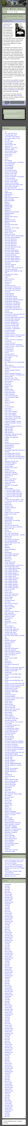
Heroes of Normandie (10, 482)
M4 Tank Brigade (9, 518)
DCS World (7, 360)
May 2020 (7, 1001)
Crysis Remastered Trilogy (11, 355)
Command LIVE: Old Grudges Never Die (15, 314)
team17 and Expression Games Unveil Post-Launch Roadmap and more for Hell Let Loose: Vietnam (14, 861)
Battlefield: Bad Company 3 (11, 216)
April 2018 (7, 1041)
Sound (6, 659)
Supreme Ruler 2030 (10, 707)
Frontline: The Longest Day (11, 437)
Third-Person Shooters (10, 733)
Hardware (7, 469)
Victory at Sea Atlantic (10, 782)
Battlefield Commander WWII (12, 211)
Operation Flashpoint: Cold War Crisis (14, 565)
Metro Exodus (8, 538)
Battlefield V (8, 215)
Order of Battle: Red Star (11, 579)
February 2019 (8, 1025)
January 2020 (8, 1007)
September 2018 (9, 1033)
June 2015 (7, 1095)
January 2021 (8, 988)
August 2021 (8, 977)
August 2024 (8, 923)
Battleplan (7, 218)
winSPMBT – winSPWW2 (11, 827)
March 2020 (8, 1004)
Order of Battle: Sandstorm (11, 584)
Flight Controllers (9, 427)
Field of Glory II (8, 410)
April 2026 (7, 891)
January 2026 (8, 895)
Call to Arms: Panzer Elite (11, 269)
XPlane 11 (7, 848)
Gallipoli (7, 438)
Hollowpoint (7, 483)
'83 (5, 131)
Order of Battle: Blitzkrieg (11, 570)
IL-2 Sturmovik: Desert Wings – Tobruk (14, 499)
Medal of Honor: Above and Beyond (13, 526)
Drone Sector (8, 382)
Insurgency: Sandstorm (10, 507)
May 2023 (7, 947)
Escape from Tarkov (10, 390)
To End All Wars (8, 739)
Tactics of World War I (10, 717)
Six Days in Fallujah (9, 642)
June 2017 (7, 1057)
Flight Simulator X (9, 432)
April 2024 (7, 929)
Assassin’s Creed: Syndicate (12, 183)
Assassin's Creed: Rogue (11, 173)
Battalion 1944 (8, 192)
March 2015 (8, 1100)
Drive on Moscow (9, 381)
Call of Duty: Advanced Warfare (12, 237)
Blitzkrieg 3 (7, 223)
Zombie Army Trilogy (10, 851)
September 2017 (9, 1052)
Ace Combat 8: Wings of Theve (12, 138)
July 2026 (7, 886)
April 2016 (7, 1079)
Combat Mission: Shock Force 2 (12, 307)
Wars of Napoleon (9, 819)
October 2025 (8, 900)
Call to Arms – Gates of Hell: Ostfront (14, 267)
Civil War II (7, 283)
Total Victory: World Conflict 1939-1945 (14, 752)
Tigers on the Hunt (9, 736)
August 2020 (8, 996)
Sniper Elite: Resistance (10, 650)
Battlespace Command (10, 221)
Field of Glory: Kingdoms (11, 414)
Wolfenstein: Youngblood (11, 832)
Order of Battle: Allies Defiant (12, 566)
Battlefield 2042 (8, 207)
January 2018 (8, 1046)
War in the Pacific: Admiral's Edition (13, 794)
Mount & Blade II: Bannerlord (12, 554)
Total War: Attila (8, 758)
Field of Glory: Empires (10, 413)
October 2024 (8, 919)
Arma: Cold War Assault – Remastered (14, 162)
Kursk (6, 515)
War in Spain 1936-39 (10, 792)
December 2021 (9, 970)
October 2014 (8, 1108)
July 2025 (7, 905)
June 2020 (7, 999)
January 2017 (8, 1065)
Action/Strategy (8, 143)
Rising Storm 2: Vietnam (11, 622)
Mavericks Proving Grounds (11, 525)
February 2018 (8, 1044)
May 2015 (7, 1097)
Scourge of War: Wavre (10, 632)
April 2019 (7, 1022)
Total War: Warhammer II (11, 771)
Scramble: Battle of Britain (11, 634)
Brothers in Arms (9, 232)
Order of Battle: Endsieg (11, 573)
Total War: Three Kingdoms (11, 768)
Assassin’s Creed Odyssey (11, 179)
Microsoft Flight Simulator (11, 541)
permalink (6, 104)
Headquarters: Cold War (11, 472)
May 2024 (7, 927)
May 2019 (7, 1020)
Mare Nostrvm (8, 523)
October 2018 (8, 1031)
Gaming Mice (8, 448)
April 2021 (7, 983)
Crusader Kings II (9, 349)
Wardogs (7, 806)
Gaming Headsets (9, 445)
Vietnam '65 (8, 790)
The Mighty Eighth (9, 726)
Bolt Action (7, 226)
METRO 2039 (8, 536)
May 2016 (7, 1078)
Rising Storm (8, 621)
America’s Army (8, 154)
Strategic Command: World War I (13, 686)
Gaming (7, 442)
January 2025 (8, 915)
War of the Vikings (9, 797)
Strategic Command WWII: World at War (14, 683)
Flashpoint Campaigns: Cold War (13, 421)
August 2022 (8, 959)
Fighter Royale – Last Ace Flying (13, 418)
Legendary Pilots (9, 517)
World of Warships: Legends (12, 843)
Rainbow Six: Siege (9, 616)
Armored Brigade (9, 165)
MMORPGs (7, 547)
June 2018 (7, 1038)
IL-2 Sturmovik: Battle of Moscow (13, 491)
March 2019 (8, 1023)
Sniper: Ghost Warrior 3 (10, 654)
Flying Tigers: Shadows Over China (13, 434)
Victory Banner (8, 787)
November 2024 (9, 918)
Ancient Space (8, 155)
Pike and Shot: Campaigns (11, 603)
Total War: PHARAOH (10, 760)
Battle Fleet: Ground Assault (12, 197)
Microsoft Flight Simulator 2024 (12, 542)
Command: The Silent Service (12, 323)
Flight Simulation (9, 430)
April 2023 (7, 948)
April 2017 (7, 1060)
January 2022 (8, 969)
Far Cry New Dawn (9, 406)
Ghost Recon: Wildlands (11, 462)
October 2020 (8, 993)
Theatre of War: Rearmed (11, 731)
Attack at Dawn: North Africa (12, 186)
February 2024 (8, 932)
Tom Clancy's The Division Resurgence (14, 747)
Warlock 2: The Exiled (10, 814)
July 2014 (7, 1113)
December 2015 (9, 1086)
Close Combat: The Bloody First (12, 287)
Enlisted (7, 387)
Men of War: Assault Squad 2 (12, 533)
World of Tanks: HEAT (10, 837)
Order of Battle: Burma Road (12, 571)
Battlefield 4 (7, 208)
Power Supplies (8, 608)
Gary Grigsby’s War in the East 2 (13, 454)
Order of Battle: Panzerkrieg (12, 578)
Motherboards (8, 552)
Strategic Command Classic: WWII (13, 669)
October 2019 (8, 1012)
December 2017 (9, 1047)
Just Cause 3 (8, 509)
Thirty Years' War (9, 734)
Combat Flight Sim (9, 295)
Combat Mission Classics (11, 296)
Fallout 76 (7, 400)
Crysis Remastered (9, 354)
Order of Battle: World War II (12, 587)
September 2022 (9, 958)
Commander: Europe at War (12, 325)
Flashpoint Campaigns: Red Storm (13, 426)
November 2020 (9, 991)
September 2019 (9, 1014)
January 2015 (8, 1103)
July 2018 (7, 1036)
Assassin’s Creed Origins (11, 181)
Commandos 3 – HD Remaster (12, 328)
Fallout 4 (7, 398)
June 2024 (7, 926)
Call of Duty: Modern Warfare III (12, 259)
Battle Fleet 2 (8, 195)
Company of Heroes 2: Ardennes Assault (15, 335)
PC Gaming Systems (10, 600)
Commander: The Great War (12, 327)
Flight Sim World (9, 429)
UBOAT (6, 773)
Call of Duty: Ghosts (10, 248)
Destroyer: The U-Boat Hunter (12, 379)
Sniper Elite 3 (8, 643)
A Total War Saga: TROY (11, 135)
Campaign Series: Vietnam (11, 274)
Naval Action (8, 557)
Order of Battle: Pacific (10, 576)
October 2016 (8, 1070)
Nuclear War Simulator (10, 562)
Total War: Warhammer (10, 770)
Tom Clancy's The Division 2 (12, 746)
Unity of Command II (10, 776)
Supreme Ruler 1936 (10, 706)
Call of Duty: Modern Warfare (12, 251)
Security (7, 638)
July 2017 (7, 1055)
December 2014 (9, 1105)
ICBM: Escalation (9, 488)
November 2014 (9, 1106)
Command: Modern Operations (12, 319)
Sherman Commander (10, 640)
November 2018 (9, 1030)
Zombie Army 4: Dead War (11, 849)
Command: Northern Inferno (12, 320)
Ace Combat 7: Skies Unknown (12, 136)
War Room (7, 798)
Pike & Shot (7, 602)
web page (19, 95)
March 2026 (8, 892)
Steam (6, 81)
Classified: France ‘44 (10, 285)
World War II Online (9, 845)
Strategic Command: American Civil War (14, 685)
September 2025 (9, 902)
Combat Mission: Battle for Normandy (14, 299)
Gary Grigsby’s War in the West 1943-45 (15, 456)
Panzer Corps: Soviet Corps (11, 594)
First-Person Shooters (17, 102)
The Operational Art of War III (12, 728)
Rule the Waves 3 (9, 626)
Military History (8, 544)
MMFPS (7, 546)
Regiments (7, 619)
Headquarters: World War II (11, 474)
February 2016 (8, 1082)
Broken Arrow (8, 229)
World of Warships (9, 842)
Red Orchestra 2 (9, 618)
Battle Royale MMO (9, 200)
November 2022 (9, 954)
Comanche (7, 291)
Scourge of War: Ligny (10, 627)
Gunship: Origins (9, 466)
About (20, 8)
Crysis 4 (7, 352)
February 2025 (8, 913)
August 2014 (8, 1111)
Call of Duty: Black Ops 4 (11, 242)
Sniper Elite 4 (8, 645)
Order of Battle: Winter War (11, 586)
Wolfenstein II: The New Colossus (13, 829)
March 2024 (8, 931)
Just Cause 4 (8, 510)
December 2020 (9, 990)
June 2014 (7, 1114)
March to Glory (8, 522)
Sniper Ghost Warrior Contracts (12, 651)
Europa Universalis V (10, 394)
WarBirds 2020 (8, 805)
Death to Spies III (9, 365)
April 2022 (7, 966)
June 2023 (7, 945)
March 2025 (8, 911)
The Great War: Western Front (12, 725)
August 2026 (8, 884)
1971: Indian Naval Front (11, 133)
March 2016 (8, 1081)
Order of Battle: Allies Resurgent (13, 568)
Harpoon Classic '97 (10, 470)
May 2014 (7, 1116)
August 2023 (8, 942)
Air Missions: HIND (9, 149)
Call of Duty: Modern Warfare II (12, 258)
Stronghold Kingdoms (10, 696)
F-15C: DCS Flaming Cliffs (11, 395)
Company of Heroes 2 (10, 333)
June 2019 (7, 1018)
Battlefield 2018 (8, 205)
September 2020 (9, 994)
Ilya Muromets (8, 504)
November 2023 (9, 937)
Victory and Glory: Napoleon (12, 781)
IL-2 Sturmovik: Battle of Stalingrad (13, 494)
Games (6, 440)
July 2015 (7, 1094)
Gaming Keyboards (9, 446)
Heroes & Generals (9, 480)
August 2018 (8, 1034)
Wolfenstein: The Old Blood (11, 830)
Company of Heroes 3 (10, 343)
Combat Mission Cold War (11, 298)
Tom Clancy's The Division (11, 744)
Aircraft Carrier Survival (10, 152)
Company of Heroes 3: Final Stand (13, 344)
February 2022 (8, 967)
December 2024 (9, 916)
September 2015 (9, 1090)
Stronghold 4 (8, 693)
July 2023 (7, 943)
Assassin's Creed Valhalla (11, 171)
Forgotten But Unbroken (11, 435)
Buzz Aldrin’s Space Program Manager (14, 235)
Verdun (6, 778)
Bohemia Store (16, 81)
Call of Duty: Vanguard (10, 264)
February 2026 (8, 894)
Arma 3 (7, 102)
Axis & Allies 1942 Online (11, 187)
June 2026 (7, 887)
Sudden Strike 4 (9, 701)
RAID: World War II (9, 613)
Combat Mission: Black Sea (11, 301)
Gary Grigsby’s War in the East (12, 453)
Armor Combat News (10, 163)
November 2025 (9, 899)
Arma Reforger (8, 160)
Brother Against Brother (10, 231)
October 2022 (8, 956)
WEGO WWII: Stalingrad (11, 826)
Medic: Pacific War (9, 528)
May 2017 (7, 1058)
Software (7, 656)
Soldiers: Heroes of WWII (11, 658)
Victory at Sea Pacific (10, 786)
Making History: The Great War (12, 520)
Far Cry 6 (7, 405)
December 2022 (9, 953)
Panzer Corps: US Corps (11, 595)
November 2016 (9, 1068)
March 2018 (8, 1042)
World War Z (8, 846)
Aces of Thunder (9, 141)
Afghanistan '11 (8, 146)
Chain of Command (9, 279)
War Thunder (8, 802)
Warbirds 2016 (8, 803)
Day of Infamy (8, 357)
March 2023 (8, 950)
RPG (6, 624)
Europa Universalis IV (10, 392)
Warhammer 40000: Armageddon (13, 813)
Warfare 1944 (8, 810)
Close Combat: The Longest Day (13, 288)
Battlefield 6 (7, 210)
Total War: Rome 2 (9, 762)
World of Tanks (8, 834)
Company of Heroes (10, 331)
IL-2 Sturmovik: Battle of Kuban (12, 490)
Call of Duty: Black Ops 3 (11, 240)
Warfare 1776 (8, 808)
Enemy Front (8, 384)
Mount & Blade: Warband (11, 555)
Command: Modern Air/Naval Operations (15, 317)
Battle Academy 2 (9, 194)
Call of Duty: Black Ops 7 (11, 245)
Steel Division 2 (8, 662)
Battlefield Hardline (9, 213)
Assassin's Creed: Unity (10, 175)
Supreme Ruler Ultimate (11, 710)
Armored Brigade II (9, 167)
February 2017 (8, 1063)
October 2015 (8, 1089)
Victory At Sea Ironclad (10, 784)
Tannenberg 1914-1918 (10, 720)
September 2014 (9, 1110)
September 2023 (9, 940)
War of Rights (8, 795)
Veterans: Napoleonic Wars (11, 779)
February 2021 (8, 986)
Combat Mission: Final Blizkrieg (12, 303)
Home (6, 8)
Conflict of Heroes (9, 347)
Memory (7, 530)
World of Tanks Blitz (9, 835)
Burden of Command (10, 234)
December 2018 (9, 1028)
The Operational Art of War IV (12, 730)
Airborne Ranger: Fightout (11, 151)
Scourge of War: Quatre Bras (12, 629)
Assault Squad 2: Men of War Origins (14, 184)
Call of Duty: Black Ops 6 (11, 243)
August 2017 (8, 1054)
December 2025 (9, 897)
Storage (7, 666)
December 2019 (9, 1009)
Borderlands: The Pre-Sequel (12, 227)
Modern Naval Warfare (10, 549)
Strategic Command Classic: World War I (15, 667)
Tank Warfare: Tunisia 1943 (11, 718)
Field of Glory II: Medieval (11, 411)
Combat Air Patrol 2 (9, 293)
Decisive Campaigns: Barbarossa (13, 373)
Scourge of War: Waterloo (11, 630)
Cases (6, 277)
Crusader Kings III (9, 351)
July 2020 (7, 998)
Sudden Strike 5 (9, 702)
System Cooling (8, 714)
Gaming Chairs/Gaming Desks (12, 443)
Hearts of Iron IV (9, 475)
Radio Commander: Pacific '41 (12, 611)
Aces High (7, 139)
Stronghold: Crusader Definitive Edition (14, 698)
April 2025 (7, 910)
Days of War (8, 359)
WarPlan (7, 816)
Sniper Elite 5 (8, 646)
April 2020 (7, 1002)
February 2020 (8, 1006)
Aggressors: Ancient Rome (11, 147)
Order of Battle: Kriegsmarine (12, 574)
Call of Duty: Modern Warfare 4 (12, 256)
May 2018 (7, 1039)
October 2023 (8, 939)
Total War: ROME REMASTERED (13, 763)
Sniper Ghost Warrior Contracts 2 (13, 653)
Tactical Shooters (9, 715)
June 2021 (7, 980)
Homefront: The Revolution (11, 485)
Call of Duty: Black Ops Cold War (13, 247)
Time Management (9, 738)
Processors (7, 610)
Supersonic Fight (9, 704)
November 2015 (9, 1087)
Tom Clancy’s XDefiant (10, 750)
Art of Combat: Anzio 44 (10, 170)
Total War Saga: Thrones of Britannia (14, 755)
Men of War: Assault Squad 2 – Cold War (15, 534)
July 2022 (7, 961)
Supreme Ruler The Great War (12, 709)
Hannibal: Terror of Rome (11, 467)
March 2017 (8, 1062)
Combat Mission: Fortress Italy (12, 304)
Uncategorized (8, 774)
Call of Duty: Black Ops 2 (11, 239)
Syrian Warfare (8, 712)
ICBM (6, 486)
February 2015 (8, 1102)
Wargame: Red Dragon (10, 811)
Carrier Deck (8, 275)
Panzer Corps (8, 590)
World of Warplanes (9, 840)
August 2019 (8, 1015)
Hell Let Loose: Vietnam (10, 478)
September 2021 (9, 975)
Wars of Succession (9, 821)
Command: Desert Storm (11, 315)
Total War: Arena (9, 757)
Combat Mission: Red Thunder (12, 306)
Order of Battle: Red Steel (11, 581)
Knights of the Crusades (11, 514)
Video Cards (8, 789)
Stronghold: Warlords (10, 699)
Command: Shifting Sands (11, 322)
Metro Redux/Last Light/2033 (12, 539)
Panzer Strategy (9, 597)
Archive (14, 8)
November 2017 (9, 1049)
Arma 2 (6, 157)
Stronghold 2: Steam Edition (12, 691)
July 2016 (7, 1074)
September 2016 (9, 1071)
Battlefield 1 (7, 203)
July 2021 (7, 978)
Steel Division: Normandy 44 (12, 664)
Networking (7, 560)
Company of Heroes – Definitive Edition (14, 346)
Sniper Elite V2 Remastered (11, 648)
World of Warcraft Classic (11, 838)
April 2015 (7, 1098)
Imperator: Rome (9, 506)
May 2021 (7, 982)
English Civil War (9, 386)
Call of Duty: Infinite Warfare (12, 250)
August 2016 (8, 1073)
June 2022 (7, 962)
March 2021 (8, 985)
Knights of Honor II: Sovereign (12, 512)
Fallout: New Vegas (9, 402)
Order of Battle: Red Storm (11, 582)
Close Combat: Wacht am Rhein (12, 290)
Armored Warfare (9, 168)
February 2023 (8, 951)
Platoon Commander (10, 606)
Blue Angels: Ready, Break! (11, 224)
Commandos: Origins (10, 330)
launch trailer (6, 25)
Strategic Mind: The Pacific (11, 688)
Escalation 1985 (9, 389)
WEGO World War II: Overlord (12, 824)
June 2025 (7, 907)
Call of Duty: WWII (9, 266)
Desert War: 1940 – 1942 (11, 378)
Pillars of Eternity (9, 605)
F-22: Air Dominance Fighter (12, 397)
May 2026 (7, 889)
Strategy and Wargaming (11, 690)
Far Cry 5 (7, 403)
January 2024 (8, 934)
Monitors (7, 550)
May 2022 (7, 964)
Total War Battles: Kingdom (11, 754)
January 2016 (8, 1084)
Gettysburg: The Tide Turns (11, 461)
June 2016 (7, 1076)
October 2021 (8, 974)
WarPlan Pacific (8, 818)
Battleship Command (10, 219)
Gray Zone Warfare (9, 464)
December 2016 (9, 1066)
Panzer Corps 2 (8, 592)
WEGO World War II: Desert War (13, 822)
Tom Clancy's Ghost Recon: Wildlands (14, 741)
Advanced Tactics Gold (10, 144)
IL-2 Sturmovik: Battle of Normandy (13, 493)
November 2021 (9, 972)
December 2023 (9, 935)
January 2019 (8, 1026)
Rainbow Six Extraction (10, 614)
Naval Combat (8, 558)
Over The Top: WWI (9, 589)
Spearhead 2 (8, 661)
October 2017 (8, 1050)
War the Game (8, 800)
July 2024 (7, 924)
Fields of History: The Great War (13, 416)
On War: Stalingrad (9, 563)
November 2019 (9, 1010)
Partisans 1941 (8, 598)
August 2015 (8, 1092)
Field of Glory (8, 408)
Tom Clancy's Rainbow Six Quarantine (14, 742)
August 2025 (8, 903)
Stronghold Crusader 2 (10, 694)
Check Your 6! (8, 280)
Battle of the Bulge (9, 199)
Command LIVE (9, 312)
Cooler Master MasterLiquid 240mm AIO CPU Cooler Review (14, 116)
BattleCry (7, 202)
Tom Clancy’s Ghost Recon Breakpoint (14, 749)
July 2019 (7, 1017)
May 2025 (7, 908)
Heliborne (7, 477)
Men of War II (8, 531)
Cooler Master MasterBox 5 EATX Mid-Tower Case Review (13, 111)
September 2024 (9, 921)
